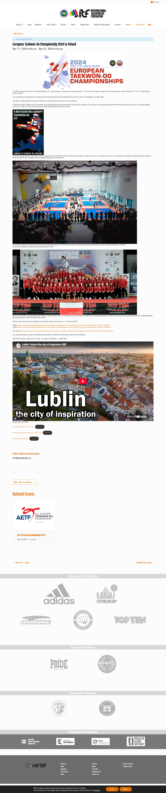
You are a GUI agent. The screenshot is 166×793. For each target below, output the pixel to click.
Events (94, 766)
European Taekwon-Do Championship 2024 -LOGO (27, 432)
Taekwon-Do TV (96, 772)
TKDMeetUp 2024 (144, 563)
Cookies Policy (127, 766)
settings (97, 790)
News (62, 774)
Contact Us (95, 774)
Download (40, 427)
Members (63, 769)
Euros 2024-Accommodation (20, 438)
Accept (112, 789)
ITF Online (95, 769)
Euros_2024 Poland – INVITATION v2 (23, 427)
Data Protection (128, 764)
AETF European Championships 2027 (31, 535)
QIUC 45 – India (21, 563)
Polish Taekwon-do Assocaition (26, 453)
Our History (64, 772)
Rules (62, 766)
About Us (63, 764)
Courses (94, 764)
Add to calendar (25, 482)
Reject (125, 789)
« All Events (18, 34)
